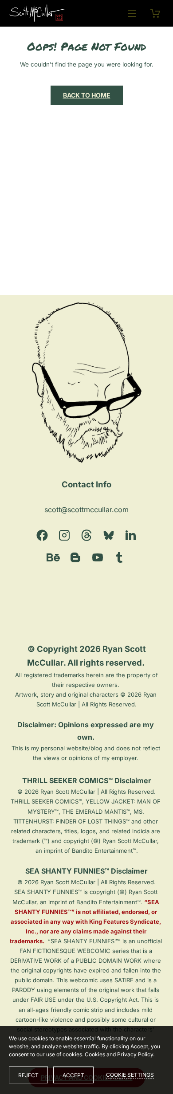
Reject (28, 1075)
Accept (73, 1075)
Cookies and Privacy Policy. (119, 1054)
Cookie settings (130, 1074)
